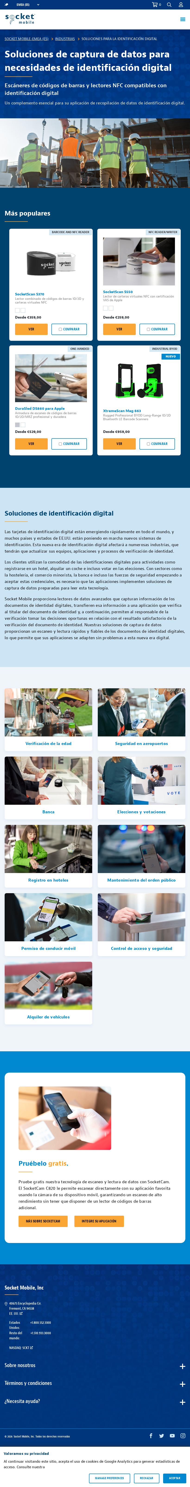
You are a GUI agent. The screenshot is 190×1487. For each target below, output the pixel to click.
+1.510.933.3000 (40, 1333)
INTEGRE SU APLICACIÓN (99, 1221)
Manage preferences (109, 1478)
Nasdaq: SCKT (19, 1348)
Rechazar (146, 1478)
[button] (181, 4)
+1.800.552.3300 (40, 1322)
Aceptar (174, 1478)
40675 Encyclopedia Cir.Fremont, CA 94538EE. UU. (25, 1308)
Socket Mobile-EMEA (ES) (27, 39)
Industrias (65, 39)
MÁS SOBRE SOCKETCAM (43, 1221)
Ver (31, 329)
